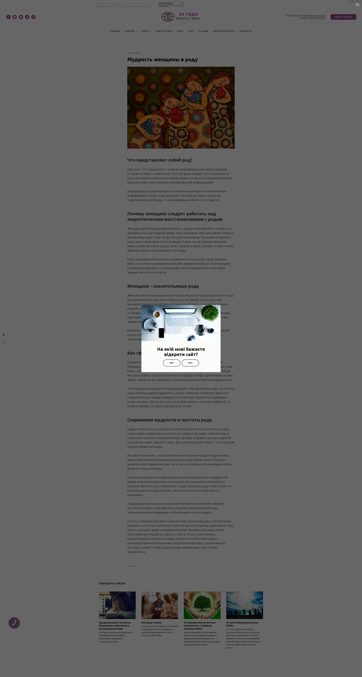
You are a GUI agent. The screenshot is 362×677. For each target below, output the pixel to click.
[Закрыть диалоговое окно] (358, 4)
